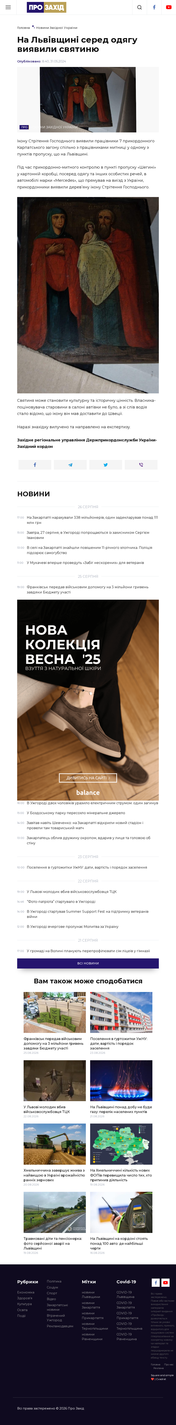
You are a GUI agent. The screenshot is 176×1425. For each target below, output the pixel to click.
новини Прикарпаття (92, 1315)
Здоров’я (24, 1298)
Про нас (169, 1364)
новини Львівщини (91, 1294)
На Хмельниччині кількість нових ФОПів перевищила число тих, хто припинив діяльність (121, 1175)
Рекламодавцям (60, 1326)
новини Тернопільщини (95, 1326)
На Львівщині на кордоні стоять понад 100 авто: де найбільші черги (119, 1243)
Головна (155, 1364)
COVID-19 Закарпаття (126, 1305)
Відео (51, 1299)
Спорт (52, 1293)
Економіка (25, 1292)
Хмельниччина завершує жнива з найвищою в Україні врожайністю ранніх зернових (54, 1175)
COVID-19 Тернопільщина (129, 1326)
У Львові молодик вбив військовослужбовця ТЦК (47, 1109)
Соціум (52, 1287)
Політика (54, 1281)
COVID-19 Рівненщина (127, 1336)
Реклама (158, 1368)
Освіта (22, 1310)
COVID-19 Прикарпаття (127, 1315)
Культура (24, 1304)
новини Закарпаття (91, 1305)
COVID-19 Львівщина (125, 1294)
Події (21, 1316)
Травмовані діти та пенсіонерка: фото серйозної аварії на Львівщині (53, 1243)
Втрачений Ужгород (56, 1318)
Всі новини (88, 963)
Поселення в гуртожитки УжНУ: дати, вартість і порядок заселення (118, 1043)
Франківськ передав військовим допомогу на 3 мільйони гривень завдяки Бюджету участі (53, 1043)
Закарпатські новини (57, 1307)
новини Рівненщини (92, 1336)
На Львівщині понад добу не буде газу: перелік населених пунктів (121, 1109)
